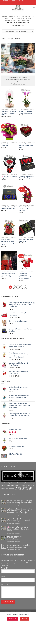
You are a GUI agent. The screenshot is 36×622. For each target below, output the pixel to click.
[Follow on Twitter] (23, 488)
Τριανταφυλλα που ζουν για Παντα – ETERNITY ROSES (8, 113)
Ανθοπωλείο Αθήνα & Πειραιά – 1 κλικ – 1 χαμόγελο (25, 208)
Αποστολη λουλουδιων (24, 16)
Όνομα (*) (4, 568)
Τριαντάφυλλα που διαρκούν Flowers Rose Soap (26, 145)
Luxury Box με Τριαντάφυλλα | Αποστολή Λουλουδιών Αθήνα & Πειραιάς (26, 276)
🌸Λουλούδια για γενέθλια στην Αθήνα (9, 177)
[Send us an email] (26, 488)
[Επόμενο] (25, 287)
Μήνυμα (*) (4, 585)
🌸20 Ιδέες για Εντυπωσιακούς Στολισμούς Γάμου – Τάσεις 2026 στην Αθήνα (20, 529)
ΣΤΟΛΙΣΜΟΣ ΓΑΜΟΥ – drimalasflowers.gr (15, 538)
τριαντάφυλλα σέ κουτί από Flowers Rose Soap (8, 207)
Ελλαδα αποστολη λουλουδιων (18, 18)
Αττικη (7, 20)
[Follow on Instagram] (19, 488)
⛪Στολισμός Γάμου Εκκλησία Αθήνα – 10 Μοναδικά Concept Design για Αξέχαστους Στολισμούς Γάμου (20, 510)
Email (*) (3, 576)
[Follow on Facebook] (16, 488)
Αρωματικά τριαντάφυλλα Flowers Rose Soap (26, 177)
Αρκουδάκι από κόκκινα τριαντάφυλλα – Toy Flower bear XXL (8, 275)
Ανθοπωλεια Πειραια (21, 20)
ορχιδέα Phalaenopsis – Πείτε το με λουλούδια (26, 112)
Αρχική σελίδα (7, 16)
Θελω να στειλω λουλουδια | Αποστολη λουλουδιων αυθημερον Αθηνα (8, 242)
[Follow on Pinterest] (30, 488)
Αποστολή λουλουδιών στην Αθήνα (26, 240)
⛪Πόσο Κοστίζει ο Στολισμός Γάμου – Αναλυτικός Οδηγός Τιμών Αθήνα (20, 520)
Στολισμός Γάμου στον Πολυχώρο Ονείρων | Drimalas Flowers (18, 546)
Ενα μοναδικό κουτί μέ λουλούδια (7, 144)
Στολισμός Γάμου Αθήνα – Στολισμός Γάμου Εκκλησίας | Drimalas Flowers (19, 502)
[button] (2, 8)
